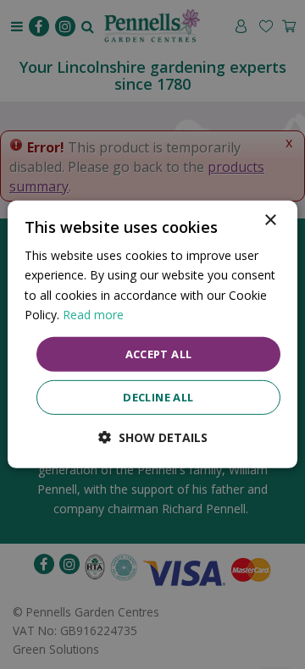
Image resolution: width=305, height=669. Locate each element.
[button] (153, 437)
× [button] (269, 220)
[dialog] (152, 334)
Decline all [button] (158, 397)
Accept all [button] (158, 354)
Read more (93, 314)
